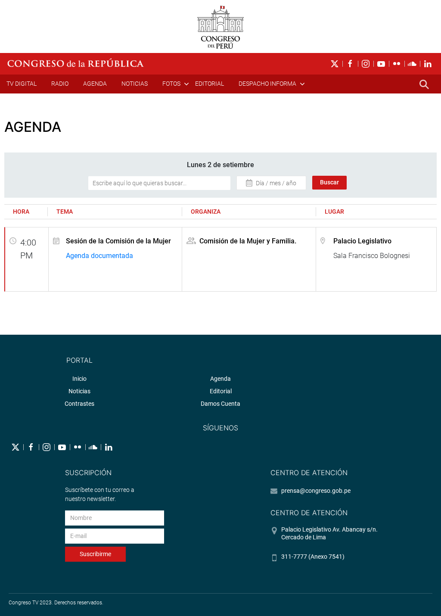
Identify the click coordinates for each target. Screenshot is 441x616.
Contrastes (79, 403)
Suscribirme (95, 554)
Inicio (79, 378)
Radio (59, 83)
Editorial (209, 83)
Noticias (134, 83)
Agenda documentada (99, 256)
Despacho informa (267, 83)
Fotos (171, 83)
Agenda (95, 83)
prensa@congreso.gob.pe (316, 490)
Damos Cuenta (220, 403)
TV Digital (21, 83)
